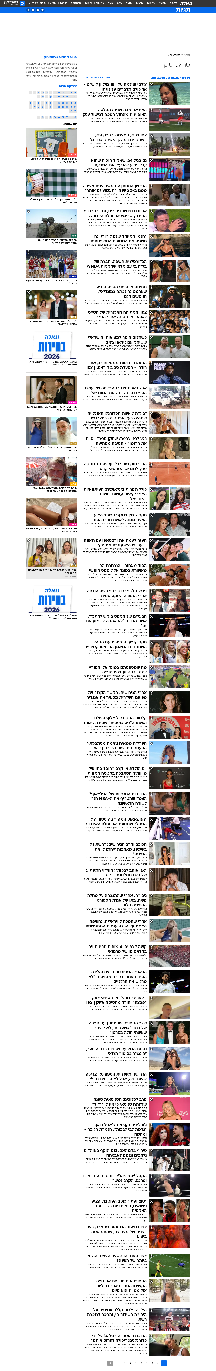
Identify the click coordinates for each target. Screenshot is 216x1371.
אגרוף (42, 67)
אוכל (110, 3)
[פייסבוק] (28, 10)
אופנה (63, 3)
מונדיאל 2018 (33, 71)
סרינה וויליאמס (51, 76)
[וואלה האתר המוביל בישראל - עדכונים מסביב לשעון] (186, 3)
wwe (35, 63)
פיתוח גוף (38, 76)
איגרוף (29, 63)
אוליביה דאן (32, 67)
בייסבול (73, 71)
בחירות (151, 3)
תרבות (139, 3)
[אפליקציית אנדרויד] (42, 10)
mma (74, 63)
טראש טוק (174, 55)
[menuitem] (172, 3)
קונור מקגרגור (52, 67)
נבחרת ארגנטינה (69, 76)
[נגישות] (5, 3)
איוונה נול (72, 67)
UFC (40, 63)
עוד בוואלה (70, 123)
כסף (119, 3)
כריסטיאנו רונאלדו (62, 63)
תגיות (187, 55)
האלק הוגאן (60, 71)
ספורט (162, 3)
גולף (74, 80)
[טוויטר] (33, 10)
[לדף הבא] (110, 1363)
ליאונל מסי (48, 63)
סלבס (129, 3)
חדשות (174, 3)
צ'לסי (28, 76)
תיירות (88, 3)
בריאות (100, 3)
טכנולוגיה (76, 3)
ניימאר (63, 67)
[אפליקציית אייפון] (38, 10)
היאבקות (47, 71)
